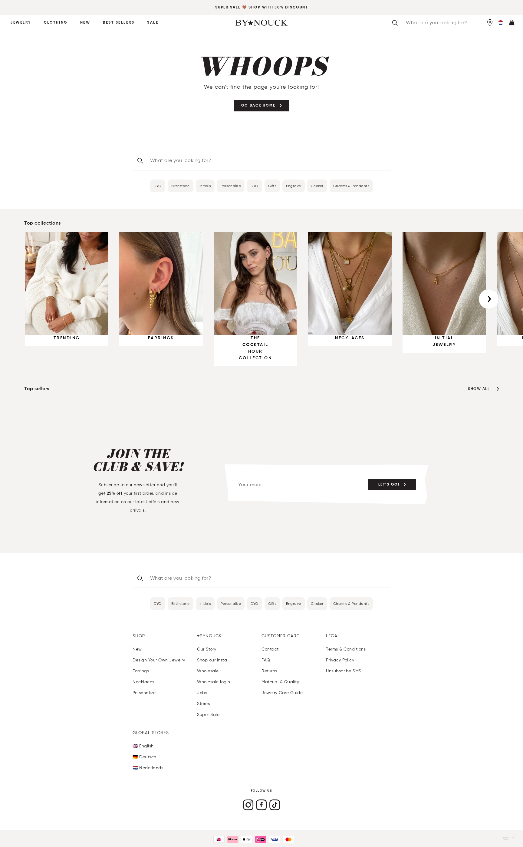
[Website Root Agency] (513, 838)
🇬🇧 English (143, 746)
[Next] (489, 299)
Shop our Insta (212, 660)
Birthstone (180, 185)
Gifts (272, 185)
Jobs (202, 692)
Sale (152, 23)
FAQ (266, 660)
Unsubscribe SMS (343, 671)
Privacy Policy (340, 660)
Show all (479, 389)
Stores (203, 703)
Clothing (55, 23)
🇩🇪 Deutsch (144, 757)
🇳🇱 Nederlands (148, 767)
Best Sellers (118, 23)
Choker (317, 185)
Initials (205, 185)
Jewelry (20, 23)
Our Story (206, 649)
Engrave (293, 185)
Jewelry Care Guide (282, 692)
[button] (500, 22)
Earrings (141, 671)
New (85, 23)
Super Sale (228, 7)
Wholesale (208, 671)
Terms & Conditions (346, 649)
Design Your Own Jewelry (159, 660)
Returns (269, 671)
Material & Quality (280, 681)
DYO (158, 185)
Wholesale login (213, 681)
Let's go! (389, 484)
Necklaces (143, 681)
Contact (270, 649)
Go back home (258, 105)
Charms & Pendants (351, 185)
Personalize (231, 185)
